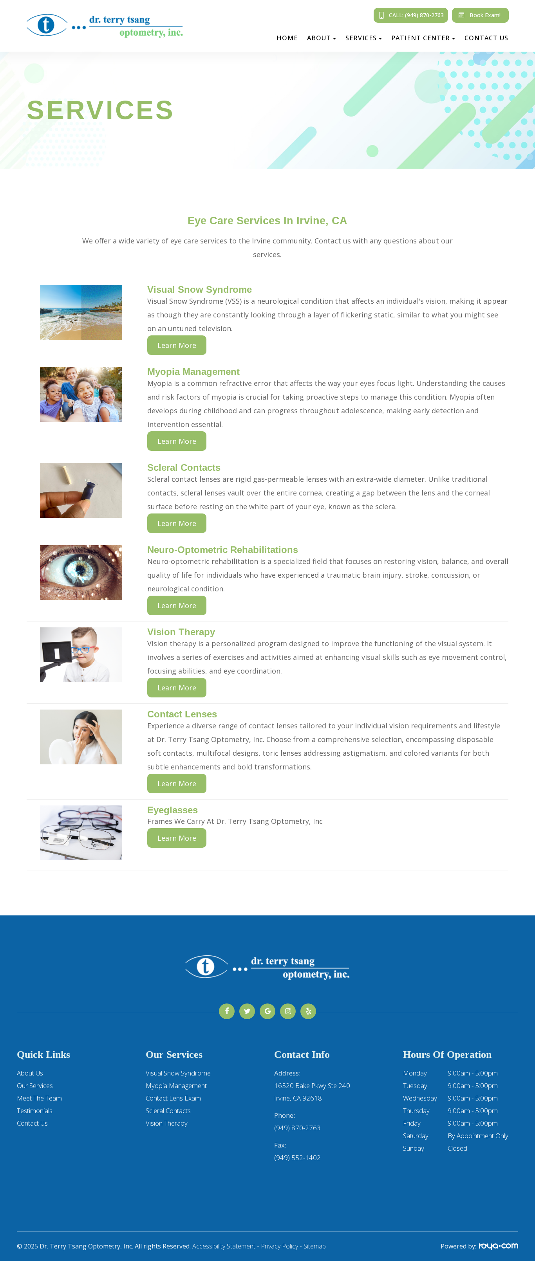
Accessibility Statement (223, 1246)
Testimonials (34, 1110)
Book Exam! (485, 15)
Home (287, 38)
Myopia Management (176, 1085)
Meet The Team (39, 1097)
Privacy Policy (279, 1246)
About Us (30, 1072)
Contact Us (486, 38)
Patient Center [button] (420, 38)
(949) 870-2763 (297, 1127)
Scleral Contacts (168, 1110)
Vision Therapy (167, 1123)
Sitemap (315, 1246)
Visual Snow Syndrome (178, 1072)
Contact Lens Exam (173, 1097)
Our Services (35, 1085)
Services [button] (361, 38)
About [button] (319, 38)
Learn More (176, 345)
